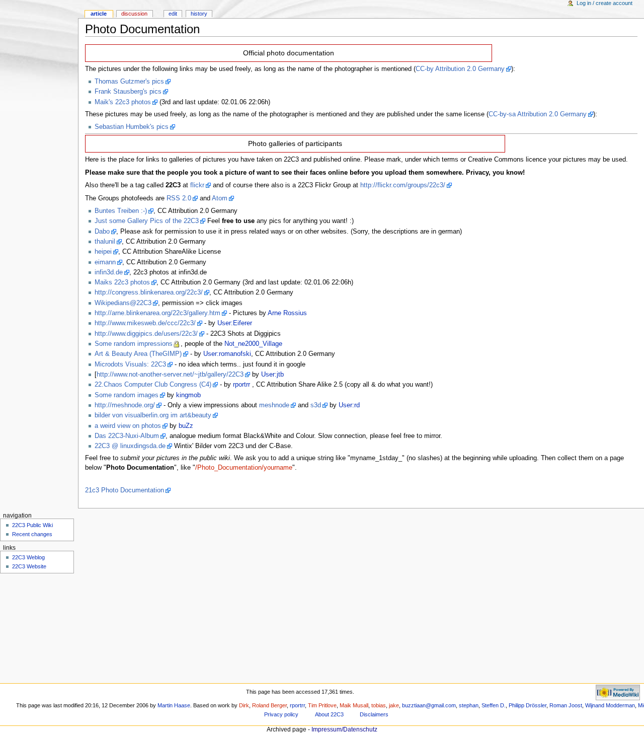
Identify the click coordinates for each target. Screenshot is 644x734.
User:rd (349, 405)
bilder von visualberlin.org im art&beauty (153, 415)
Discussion (134, 14)
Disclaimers (374, 714)
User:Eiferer (234, 323)
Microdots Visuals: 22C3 (130, 364)
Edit (173, 14)
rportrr (241, 384)
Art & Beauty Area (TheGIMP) (138, 353)
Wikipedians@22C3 (123, 303)
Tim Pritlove (322, 705)
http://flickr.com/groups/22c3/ (402, 185)
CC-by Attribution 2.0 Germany (460, 68)
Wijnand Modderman (610, 705)
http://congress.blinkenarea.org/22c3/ (149, 292)
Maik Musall (354, 705)
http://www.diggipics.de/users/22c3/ (146, 333)
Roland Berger (269, 705)
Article (99, 14)
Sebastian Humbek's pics (132, 126)
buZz (186, 425)
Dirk (244, 705)
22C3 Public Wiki (32, 525)
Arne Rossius (287, 313)
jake (394, 705)
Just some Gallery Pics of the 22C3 (147, 221)
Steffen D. (493, 705)
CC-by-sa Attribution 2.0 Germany (538, 114)
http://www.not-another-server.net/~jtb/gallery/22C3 (170, 374)
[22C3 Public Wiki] (39, 39)
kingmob (188, 395)
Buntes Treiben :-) (121, 210)
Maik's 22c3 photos (123, 102)
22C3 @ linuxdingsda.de (130, 446)
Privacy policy (281, 714)
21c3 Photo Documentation (124, 490)
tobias (378, 705)
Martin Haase (173, 705)
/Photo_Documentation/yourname (243, 467)
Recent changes (32, 534)
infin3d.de (109, 272)
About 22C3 (329, 714)
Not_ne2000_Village (253, 343)
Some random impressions (134, 343)
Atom (219, 198)
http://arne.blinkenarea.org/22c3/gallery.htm (157, 313)
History (199, 14)
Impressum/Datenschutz (344, 729)
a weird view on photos (128, 425)
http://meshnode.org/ (125, 405)
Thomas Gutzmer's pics (129, 81)
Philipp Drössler (527, 705)
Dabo (102, 231)
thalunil (105, 241)
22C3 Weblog (28, 557)
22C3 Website (29, 566)
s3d (315, 405)
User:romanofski (227, 353)
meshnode (274, 405)
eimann (105, 262)
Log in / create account (604, 3)
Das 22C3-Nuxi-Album (127, 435)
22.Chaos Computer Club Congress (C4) (153, 384)
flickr (197, 185)
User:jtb (272, 374)
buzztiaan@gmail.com (429, 705)
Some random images (126, 395)
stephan (468, 705)
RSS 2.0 (179, 198)
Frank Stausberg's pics (128, 91)
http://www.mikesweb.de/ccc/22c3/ (145, 323)
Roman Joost (565, 705)
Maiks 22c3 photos (122, 282)
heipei (103, 251)
